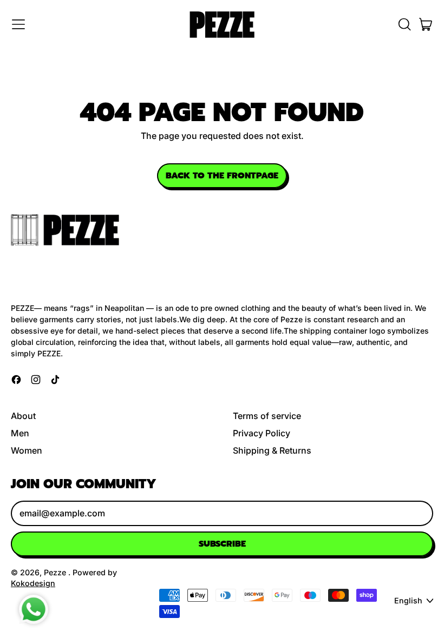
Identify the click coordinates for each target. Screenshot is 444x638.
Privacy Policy (261, 433)
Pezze (56, 572)
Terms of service (267, 415)
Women (26, 450)
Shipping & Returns (272, 450)
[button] (404, 24)
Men (20, 433)
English (408, 600)
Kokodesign (33, 583)
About (23, 415)
